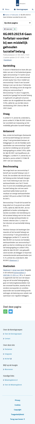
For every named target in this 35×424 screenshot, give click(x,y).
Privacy (17, 400)
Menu (7, 9)
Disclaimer (8, 349)
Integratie (8, 354)
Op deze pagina (11, 23)
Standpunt (8, 60)
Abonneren (9, 369)
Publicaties (14, 15)
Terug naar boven (16, 419)
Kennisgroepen (22, 9)
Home (7, 15)
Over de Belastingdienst (13, 385)
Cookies (18, 405)
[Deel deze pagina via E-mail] (11, 311)
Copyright (17, 410)
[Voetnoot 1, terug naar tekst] (13, 270)
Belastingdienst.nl (11, 380)
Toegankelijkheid (17, 414)
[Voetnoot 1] (14, 260)
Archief (7, 359)
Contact (7, 339)
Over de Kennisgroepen (13, 334)
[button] (10, 29)
